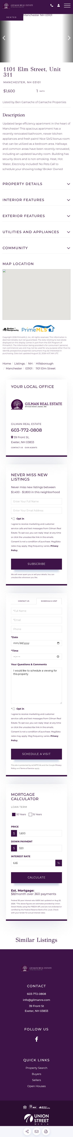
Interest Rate (20, 856)
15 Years (37, 814)
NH (30, 363)
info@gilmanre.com (36, 1000)
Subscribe (36, 564)
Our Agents (31, 447)
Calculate (36, 877)
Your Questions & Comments (29, 664)
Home (7, 363)
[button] (5, 38)
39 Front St (36, 1009)
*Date (14, 637)
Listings (19, 363)
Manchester (14, 368)
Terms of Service (27, 768)
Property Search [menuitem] (36, 1068)
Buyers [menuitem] (36, 1074)
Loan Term (19, 806)
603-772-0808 (52, 5)
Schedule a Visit (49, 601)
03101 (28, 368)
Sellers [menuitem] (36, 1080)
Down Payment (21, 841)
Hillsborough (44, 363)
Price (15, 826)
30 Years (21, 814)
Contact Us (17, 447)
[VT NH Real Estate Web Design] (36, 1119)
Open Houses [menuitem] (36, 1086)
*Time (14, 650)
